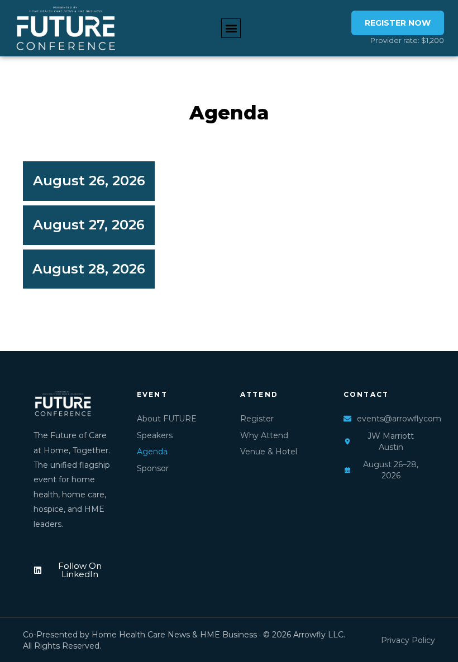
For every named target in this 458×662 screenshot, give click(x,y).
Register (257, 419)
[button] (231, 28)
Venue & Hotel (268, 452)
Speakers (155, 435)
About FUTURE (167, 419)
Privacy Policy (408, 640)
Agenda (152, 452)
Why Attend (264, 435)
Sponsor (153, 468)
